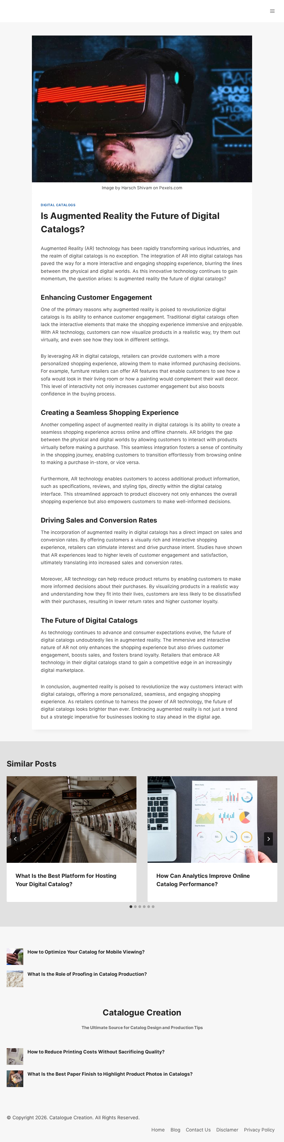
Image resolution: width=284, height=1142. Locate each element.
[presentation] (71, 819)
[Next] (268, 839)
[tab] (131, 906)
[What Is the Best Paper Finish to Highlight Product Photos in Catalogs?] (15, 1078)
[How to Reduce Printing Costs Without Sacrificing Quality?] (15, 1056)
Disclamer (227, 1130)
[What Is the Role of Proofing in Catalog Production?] (15, 978)
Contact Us (198, 1130)
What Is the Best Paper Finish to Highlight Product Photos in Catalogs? (110, 1074)
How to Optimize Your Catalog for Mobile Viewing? (86, 952)
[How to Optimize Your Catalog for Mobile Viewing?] (15, 956)
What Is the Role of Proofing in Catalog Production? (87, 974)
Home (158, 1130)
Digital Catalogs (58, 205)
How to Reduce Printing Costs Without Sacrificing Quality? (96, 1052)
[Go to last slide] (15, 839)
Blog (175, 1130)
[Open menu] (272, 11)
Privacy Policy (259, 1130)
